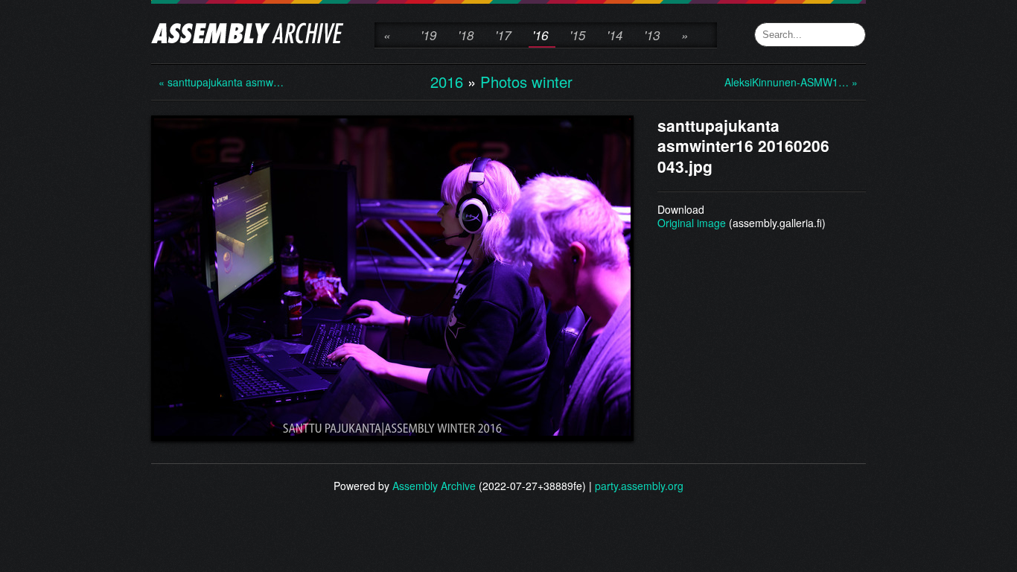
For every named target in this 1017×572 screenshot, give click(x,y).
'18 (466, 35)
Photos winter (526, 81)
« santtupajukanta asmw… (218, 81)
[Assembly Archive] (247, 35)
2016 (446, 81)
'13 (652, 35)
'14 (614, 35)
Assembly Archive (434, 485)
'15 (577, 35)
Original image (691, 222)
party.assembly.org (639, 485)
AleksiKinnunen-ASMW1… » (784, 81)
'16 (540, 35)
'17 (503, 35)
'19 (428, 35)
